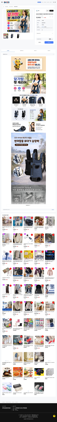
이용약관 (3, 402)
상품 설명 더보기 (28, 205)
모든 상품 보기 (51, 10)
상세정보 (8, 50)
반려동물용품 (6, 6)
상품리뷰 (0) (21, 50)
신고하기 (53, 209)
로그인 (42, 2)
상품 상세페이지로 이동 (5, 260)
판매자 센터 (39, 2)
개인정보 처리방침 (8, 402)
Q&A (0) (35, 50)
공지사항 (48, 2)
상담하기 (48, 10)
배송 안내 (49, 50)
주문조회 (16, 402)
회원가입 (45, 2)
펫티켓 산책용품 (11, 6)
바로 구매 (49, 42)
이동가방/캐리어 (16, 6)
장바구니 (51, 2)
